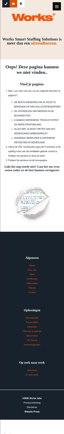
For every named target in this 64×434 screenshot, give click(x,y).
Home (32, 265)
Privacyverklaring (32, 402)
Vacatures (32, 370)
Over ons (32, 269)
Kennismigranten (32, 344)
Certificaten (32, 278)
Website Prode (32, 411)
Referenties (32, 283)
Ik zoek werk (32, 374)
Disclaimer (32, 407)
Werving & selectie (32, 331)
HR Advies (32, 340)
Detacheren (32, 335)
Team (32, 274)
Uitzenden (32, 326)
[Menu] (57, 6)
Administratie (32, 317)
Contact (32, 292)
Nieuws (32, 287)
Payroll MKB (32, 322)
